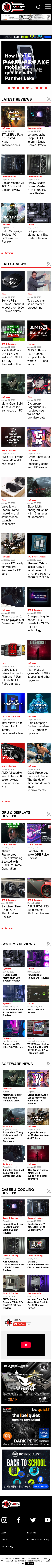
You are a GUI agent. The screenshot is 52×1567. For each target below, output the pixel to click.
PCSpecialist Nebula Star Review (38, 976)
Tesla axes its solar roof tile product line (36, 303)
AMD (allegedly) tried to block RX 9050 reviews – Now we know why (12, 779)
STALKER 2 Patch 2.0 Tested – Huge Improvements (12, 139)
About (4, 1532)
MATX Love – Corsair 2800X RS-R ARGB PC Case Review (13, 1303)
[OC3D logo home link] (13, 6)
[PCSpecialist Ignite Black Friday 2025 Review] (14, 993)
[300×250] (26, 1469)
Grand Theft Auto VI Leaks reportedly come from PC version (38, 462)
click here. (29, 1563)
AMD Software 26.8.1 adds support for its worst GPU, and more (37, 357)
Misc (3, 294)
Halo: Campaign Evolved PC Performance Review (11, 236)
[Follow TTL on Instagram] (4, 1520)
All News (5, 801)
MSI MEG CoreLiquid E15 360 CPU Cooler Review (38, 1264)
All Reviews (7, 252)
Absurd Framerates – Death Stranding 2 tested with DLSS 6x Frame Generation (11, 859)
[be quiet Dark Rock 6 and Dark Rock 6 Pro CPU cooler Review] (38, 1283)
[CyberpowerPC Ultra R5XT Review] (14, 1028)
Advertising (7, 1546)
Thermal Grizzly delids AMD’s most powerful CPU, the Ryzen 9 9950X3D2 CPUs (39, 570)
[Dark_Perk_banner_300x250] (26, 1426)
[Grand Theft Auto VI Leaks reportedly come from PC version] (38, 1078)
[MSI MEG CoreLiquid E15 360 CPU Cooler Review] (38, 1245)
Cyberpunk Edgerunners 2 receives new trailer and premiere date (36, 410)
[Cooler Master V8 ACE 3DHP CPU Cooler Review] (38, 1207)
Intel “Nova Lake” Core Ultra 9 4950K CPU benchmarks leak (12, 728)
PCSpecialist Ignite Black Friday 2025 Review (13, 1012)
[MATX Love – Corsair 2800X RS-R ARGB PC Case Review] (14, 1283)
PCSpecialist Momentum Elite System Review (37, 234)
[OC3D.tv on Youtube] (48, 1520)
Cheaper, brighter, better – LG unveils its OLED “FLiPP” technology (39, 623)
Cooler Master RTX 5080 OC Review (26, 75)
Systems (31, 224)
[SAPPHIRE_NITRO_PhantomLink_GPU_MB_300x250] (26, 1382)
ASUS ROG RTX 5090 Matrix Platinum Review (38, 909)
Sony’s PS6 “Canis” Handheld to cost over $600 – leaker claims (12, 305)
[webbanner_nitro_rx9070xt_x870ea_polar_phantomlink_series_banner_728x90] (26, 17)
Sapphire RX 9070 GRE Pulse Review (38, 854)
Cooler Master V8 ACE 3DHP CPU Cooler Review (12, 186)
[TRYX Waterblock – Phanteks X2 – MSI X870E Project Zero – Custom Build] (38, 1028)
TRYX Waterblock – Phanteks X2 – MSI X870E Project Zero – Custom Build (38, 1048)
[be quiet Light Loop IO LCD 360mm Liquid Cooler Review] (14, 1207)
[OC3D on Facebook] (19, 1520)
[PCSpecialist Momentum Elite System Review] (14, 958)
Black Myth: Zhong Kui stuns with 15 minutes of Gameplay (37, 511)
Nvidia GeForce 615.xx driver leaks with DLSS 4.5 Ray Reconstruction (11, 357)
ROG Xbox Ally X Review (36, 1011)
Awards (5, 1539)
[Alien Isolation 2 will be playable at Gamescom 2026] (14, 1153)
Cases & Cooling (35, 128)
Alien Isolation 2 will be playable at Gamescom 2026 (12, 619)
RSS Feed (49, 99)
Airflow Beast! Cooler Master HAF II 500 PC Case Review (36, 188)
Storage (31, 344)
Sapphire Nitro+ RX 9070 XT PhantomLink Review (11, 911)
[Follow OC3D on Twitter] (33, 1520)
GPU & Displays (8, 344)
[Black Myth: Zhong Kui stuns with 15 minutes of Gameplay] (14, 1116)
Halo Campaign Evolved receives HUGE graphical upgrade (38, 728)
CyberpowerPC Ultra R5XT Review (13, 1045)
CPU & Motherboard (37, 556)
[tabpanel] (26, 62)
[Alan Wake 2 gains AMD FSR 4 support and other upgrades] (38, 1153)
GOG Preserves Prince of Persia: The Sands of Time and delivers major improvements (38, 781)
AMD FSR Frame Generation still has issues (12, 460)
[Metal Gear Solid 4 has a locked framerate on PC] (14, 1078)
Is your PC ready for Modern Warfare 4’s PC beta (12, 568)
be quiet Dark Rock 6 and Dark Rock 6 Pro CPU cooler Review (37, 1303)
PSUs (3, 663)
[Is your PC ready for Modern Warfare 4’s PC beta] (38, 1116)
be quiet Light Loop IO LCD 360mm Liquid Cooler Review (36, 139)
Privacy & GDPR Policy (38, 1539)
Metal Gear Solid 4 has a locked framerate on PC (12, 406)
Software (5, 128)
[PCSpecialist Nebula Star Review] (38, 958)
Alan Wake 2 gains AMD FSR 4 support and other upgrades (38, 674)
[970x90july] (26, 36)
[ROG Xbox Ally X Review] (38, 993)
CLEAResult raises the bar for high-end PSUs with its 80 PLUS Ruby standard (12, 676)
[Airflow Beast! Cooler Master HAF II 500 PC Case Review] (14, 1245)
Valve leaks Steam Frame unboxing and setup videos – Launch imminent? (10, 515)
